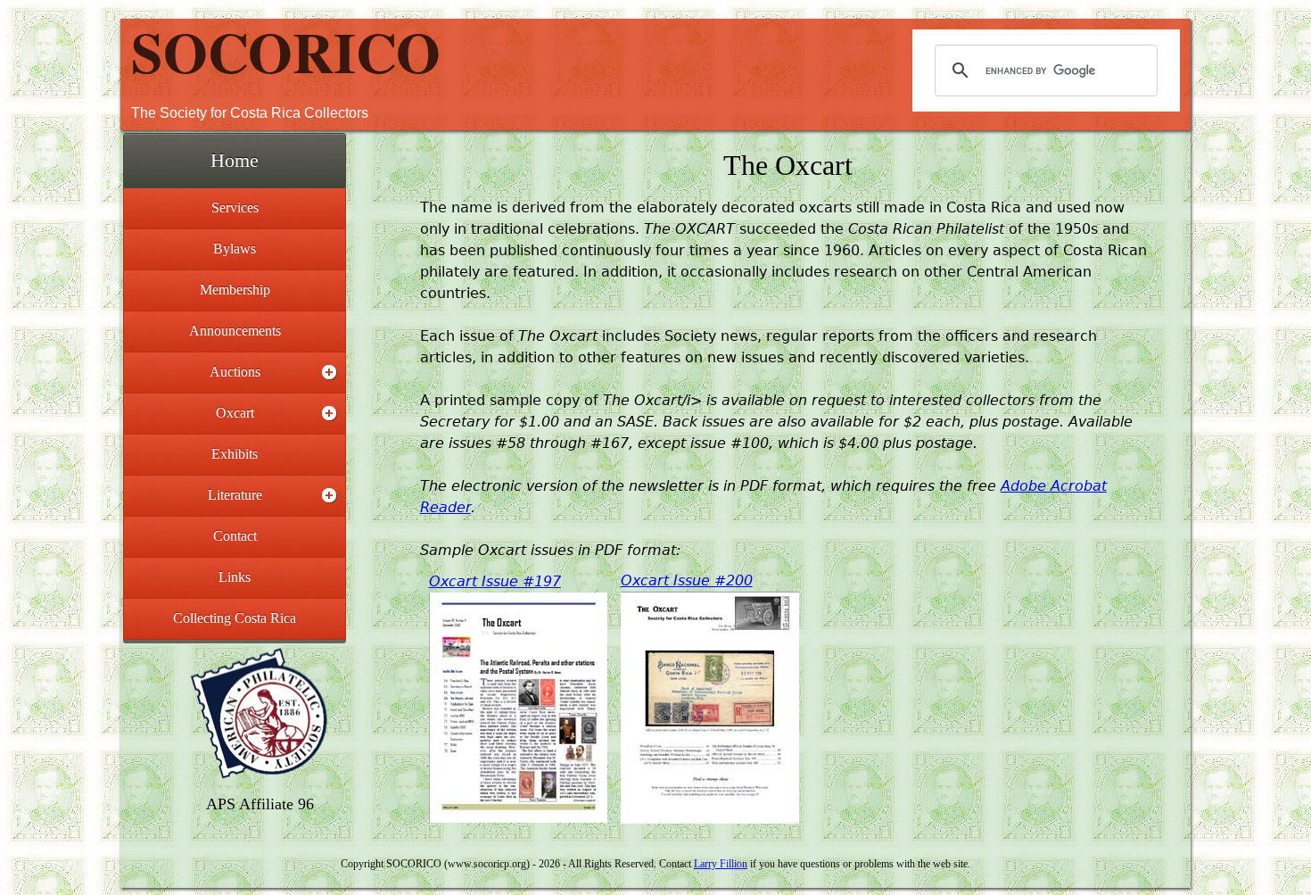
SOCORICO (286, 51)
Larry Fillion (720, 864)
